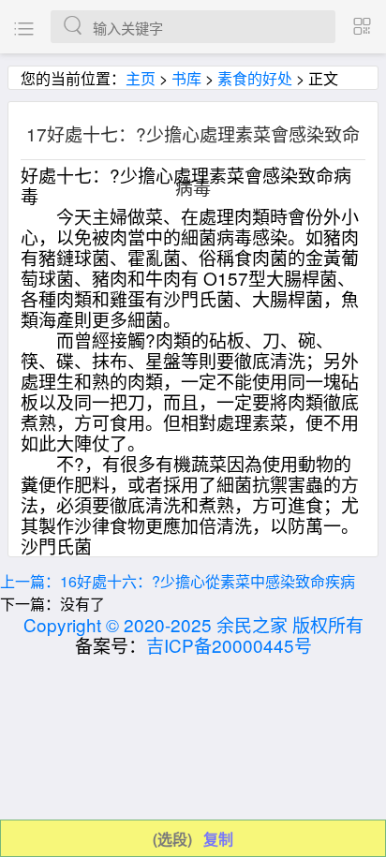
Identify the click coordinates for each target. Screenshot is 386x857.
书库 (186, 78)
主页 (141, 78)
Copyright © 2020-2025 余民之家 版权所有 (193, 624)
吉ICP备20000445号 (229, 645)
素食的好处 (254, 78)
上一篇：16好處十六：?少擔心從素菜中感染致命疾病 (177, 581)
